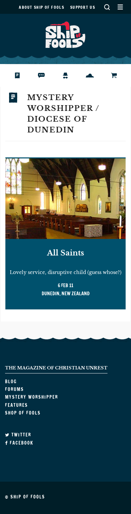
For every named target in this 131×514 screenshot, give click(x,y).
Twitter (20, 435)
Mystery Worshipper (71, 75)
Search (107, 7)
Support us (82, 7)
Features (95, 75)
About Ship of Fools (41, 7)
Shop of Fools (119, 75)
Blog (21, 75)
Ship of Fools (65, 34)
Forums (46, 75)
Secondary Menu (120, 7)
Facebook (20, 443)
